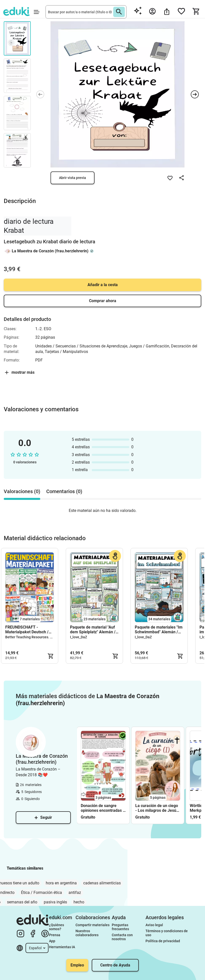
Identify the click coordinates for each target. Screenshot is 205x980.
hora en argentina (61, 883)
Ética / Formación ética (41, 892)
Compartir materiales (93, 925)
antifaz (74, 892)
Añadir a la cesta (103, 284)
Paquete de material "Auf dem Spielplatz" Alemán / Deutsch (93, 629)
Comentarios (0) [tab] (64, 491)
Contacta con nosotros (123, 937)
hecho (79, 902)
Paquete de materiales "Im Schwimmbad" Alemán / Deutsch (158, 629)
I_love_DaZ (78, 637)
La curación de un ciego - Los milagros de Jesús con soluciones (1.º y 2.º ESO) (157, 808)
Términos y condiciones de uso (167, 933)
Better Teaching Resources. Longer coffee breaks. (45, 637)
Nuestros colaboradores (87, 933)
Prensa (54, 935)
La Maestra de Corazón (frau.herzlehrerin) (50, 251)
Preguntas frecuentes (120, 927)
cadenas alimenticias (102, 883)
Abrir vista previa (72, 178)
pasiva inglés (55, 902)
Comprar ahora (102, 300)
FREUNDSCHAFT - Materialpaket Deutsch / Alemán (26, 629)
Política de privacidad (163, 941)
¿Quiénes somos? (57, 927)
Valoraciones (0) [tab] (22, 491)
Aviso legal (154, 925)
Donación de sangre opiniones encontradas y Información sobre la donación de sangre (103, 808)
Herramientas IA (62, 947)
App (52, 941)
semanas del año (22, 902)
